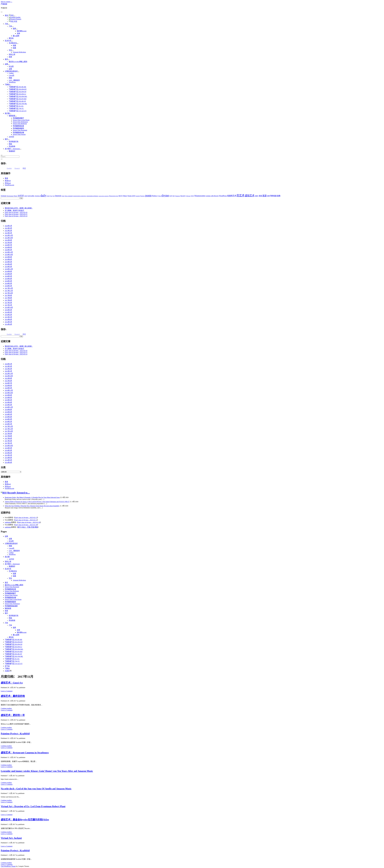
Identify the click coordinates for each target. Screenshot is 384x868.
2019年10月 (9, 254)
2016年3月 (8, 312)
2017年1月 (8, 305)
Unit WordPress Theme (8, 866)
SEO (173, 196)
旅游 (264, 196)
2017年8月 (8, 298)
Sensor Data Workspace (20, 122)
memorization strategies (79, 196)
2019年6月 (8, 259)
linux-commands (69, 196)
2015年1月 (8, 317)
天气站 (7, 666)
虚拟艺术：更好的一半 (13, 715)
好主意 (11, 66)
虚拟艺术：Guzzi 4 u (12, 682)
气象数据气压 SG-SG (16, 106)
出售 (6, 64)
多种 (18, 33)
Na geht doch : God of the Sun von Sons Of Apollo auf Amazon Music (36, 788)
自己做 (7, 113)
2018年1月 (8, 286)
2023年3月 (8, 228)
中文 (15, 21)
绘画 (14, 45)
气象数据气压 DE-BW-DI (17, 92)
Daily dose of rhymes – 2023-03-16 (16, 212)
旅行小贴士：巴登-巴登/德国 (28, 527)
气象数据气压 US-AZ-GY (17, 111)
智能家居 (12, 116)
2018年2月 (8, 283)
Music (125, 196)
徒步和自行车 (13, 141)
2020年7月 (8, 245)
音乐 (6, 59)
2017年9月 (8, 295)
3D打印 (11, 137)
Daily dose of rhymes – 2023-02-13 (26, 517)
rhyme (165, 195)
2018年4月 (8, 279)
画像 (278, 196)
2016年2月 (8, 315)
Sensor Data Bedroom (20, 123)
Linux (63, 196)
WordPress (12, 82)
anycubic (31, 196)
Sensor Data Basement (20, 130)
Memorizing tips (113, 196)
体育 (10, 57)
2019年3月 (8, 267)
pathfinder (8, 522)
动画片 (256, 196)
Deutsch (18, 19)
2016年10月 (9, 307)
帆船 (10, 144)
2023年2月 (8, 230)
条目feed (8, 181)
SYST (192, 196)
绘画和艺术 (231, 196)
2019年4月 (8, 264)
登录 (6, 178)
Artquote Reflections (19, 52)
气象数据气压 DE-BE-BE (17, 87)
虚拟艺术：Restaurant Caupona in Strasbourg (25, 752)
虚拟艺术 (249, 195)
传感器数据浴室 (18, 126)
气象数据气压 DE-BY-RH (17, 99)
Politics (154, 196)
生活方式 (8, 40)
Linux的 (11, 75)
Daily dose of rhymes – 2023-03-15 (16, 214)
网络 (10, 78)
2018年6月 (8, 274)
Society (183, 196)
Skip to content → (6, 2)
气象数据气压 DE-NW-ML (18, 104)
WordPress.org (9, 185)
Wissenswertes (199, 196)
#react (15, 196)
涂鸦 (268, 196)
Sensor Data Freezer (19, 134)
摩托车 (11, 38)
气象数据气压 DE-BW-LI (17, 94)
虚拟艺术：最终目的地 (13, 696)
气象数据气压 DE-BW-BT (18, 89)
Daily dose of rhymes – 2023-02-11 (26, 520)
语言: (7, 15)
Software (188, 196)
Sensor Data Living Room (21, 120)
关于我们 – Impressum (12, 149)
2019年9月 (8, 257)
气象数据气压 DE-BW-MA (18, 96)
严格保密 (4, 4)
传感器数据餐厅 (18, 118)
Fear (51, 196)
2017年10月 (9, 293)
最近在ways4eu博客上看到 (18, 61)
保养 (14, 28)
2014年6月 (8, 319)
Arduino (37, 196)
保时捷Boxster (21, 31)
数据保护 (12, 151)
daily (43, 195)
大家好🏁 (8, 671)
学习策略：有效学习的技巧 (14, 210)
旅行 (6, 139)
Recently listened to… (18, 492)
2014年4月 (8, 324)
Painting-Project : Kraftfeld (15, 733)
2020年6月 (8, 247)
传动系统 (12, 146)
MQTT (120, 196)
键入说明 (16, 36)
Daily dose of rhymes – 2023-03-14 (16, 216)
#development (10, 196)
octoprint (138, 196)
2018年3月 (8, 281)
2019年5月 (8, 262)
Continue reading (6, 708)
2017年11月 (9, 291)
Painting (142, 196)
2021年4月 (8, 242)
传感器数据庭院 (18, 128)
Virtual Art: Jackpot (11, 838)
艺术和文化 (13, 43)
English (17, 17)
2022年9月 (8, 240)
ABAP (26, 196)
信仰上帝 (12, 54)
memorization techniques (92, 196)
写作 (10, 50)
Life (53, 196)
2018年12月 (9, 269)
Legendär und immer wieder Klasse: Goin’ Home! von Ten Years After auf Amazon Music (47, 771)
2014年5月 (8, 322)
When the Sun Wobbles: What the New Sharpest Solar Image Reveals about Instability (32, 506)
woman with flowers (212, 196)
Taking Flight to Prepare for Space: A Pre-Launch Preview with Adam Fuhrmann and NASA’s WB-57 (37, 501)
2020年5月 (8, 250)
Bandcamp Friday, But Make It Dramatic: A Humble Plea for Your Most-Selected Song (32, 497)
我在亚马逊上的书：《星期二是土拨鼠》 (19, 208)
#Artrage (3, 196)
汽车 (6, 24)
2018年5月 (8, 276)
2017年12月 (9, 288)
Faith (48, 196)
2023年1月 (8, 233)
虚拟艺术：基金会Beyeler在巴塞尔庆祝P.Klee (25, 819)
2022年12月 (9, 235)
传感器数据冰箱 (18, 132)
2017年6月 (8, 300)
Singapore (177, 196)
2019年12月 (9, 252)
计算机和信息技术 (11, 71)
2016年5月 (8, 310)
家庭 (260, 196)
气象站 (7, 84)
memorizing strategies (104, 196)
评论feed (8, 183)
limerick (58, 196)
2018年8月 (8, 271)
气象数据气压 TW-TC (16, 108)
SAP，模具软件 (14, 80)
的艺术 (240, 195)
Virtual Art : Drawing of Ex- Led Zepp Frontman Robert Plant (33, 806)
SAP (170, 196)
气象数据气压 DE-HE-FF (17, 101)
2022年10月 (9, 238)
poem (148, 195)
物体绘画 (273, 196)
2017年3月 (8, 303)
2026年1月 (8, 226)
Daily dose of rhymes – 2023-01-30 (29, 522)
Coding (11, 73)
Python (159, 196)
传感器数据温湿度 (11, 606)
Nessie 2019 (131, 196)
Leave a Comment (6, 691)
